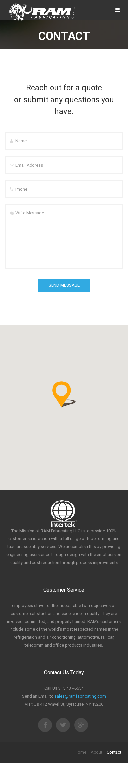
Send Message (64, 285)
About (96, 752)
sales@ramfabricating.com (80, 696)
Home (80, 752)
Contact (114, 752)
